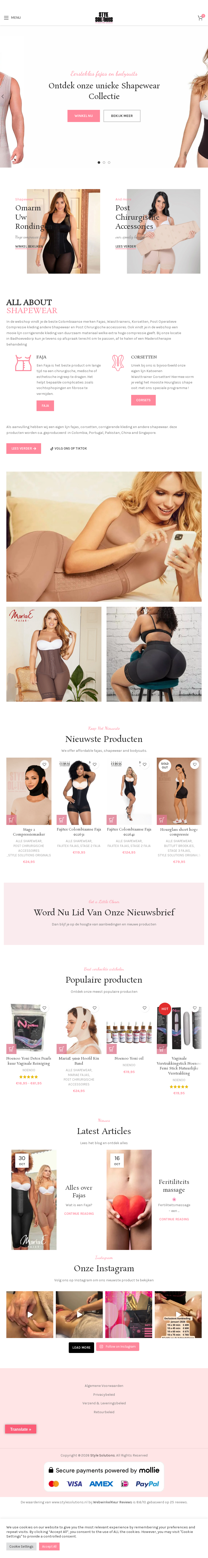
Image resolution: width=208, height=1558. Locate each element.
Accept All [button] (49, 1546)
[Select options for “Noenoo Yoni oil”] (112, 1049)
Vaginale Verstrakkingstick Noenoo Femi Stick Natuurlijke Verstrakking (179, 1066)
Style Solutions (102, 1455)
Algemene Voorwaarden (104, 1386)
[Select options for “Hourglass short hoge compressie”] (162, 820)
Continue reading (79, 1213)
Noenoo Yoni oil (129, 1058)
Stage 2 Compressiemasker (29, 832)
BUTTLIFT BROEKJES (179, 846)
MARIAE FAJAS (78, 1075)
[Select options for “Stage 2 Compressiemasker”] (11, 820)
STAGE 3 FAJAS (179, 851)
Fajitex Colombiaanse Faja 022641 (129, 832)
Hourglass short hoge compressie (179, 832)
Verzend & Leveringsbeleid (104, 1403)
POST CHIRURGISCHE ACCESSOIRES (28, 848)
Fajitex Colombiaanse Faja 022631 (79, 832)
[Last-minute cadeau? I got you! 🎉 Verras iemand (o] (128, 1314)
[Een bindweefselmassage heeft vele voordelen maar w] (29, 1314)
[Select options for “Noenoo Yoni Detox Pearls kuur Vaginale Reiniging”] (11, 1049)
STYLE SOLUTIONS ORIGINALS (29, 855)
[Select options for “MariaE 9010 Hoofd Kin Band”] (62, 1049)
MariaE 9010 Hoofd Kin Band (79, 1061)
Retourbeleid (104, 1412)
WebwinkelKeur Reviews (112, 1502)
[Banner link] (54, 231)
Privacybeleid (104, 1394)
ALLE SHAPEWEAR (29, 841)
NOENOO (29, 1070)
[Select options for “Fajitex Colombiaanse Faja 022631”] (62, 820)
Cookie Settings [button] (21, 1546)
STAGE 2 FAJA (90, 846)
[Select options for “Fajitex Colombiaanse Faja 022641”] (112, 820)
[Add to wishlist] (44, 764)
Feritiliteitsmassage (174, 1186)
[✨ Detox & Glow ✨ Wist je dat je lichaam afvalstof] (79, 1314)
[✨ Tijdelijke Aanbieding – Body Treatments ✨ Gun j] (178, 1314)
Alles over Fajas (78, 1192)
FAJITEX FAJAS (68, 846)
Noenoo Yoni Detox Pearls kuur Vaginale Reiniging (28, 1061)
